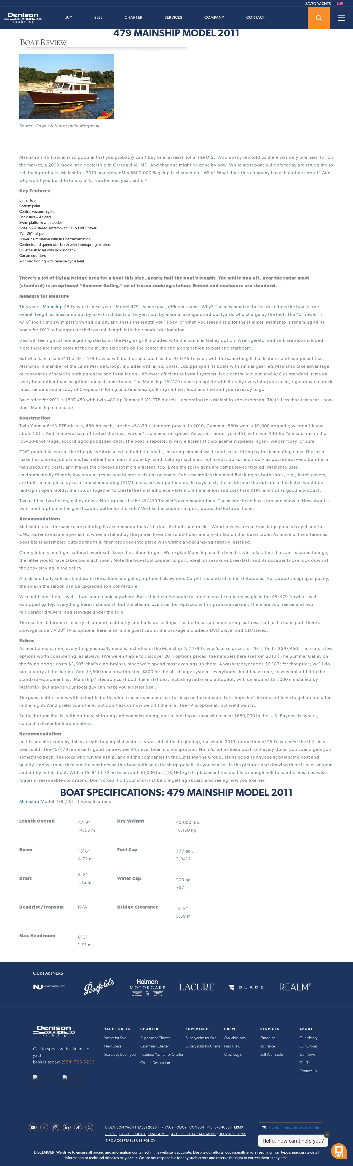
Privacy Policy (173, 1127)
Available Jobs (234, 1038)
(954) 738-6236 (78, 1062)
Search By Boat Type (120, 1054)
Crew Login (233, 1054)
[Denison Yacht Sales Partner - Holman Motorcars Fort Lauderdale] (152, 986)
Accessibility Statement (193, 1134)
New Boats (112, 1046)
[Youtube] (33, 1127)
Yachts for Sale (115, 1038)
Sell (98, 17)
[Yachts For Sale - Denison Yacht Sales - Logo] (21, 18)
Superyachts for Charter (203, 1046)
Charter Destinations (155, 1062)
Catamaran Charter (154, 1046)
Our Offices (308, 1046)
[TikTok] (78, 1127)
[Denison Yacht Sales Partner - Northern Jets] (53, 987)
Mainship (53, 306)
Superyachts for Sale (201, 1038)
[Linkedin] (67, 1127)
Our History (308, 1038)
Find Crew (232, 1046)
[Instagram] (55, 1127)
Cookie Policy (132, 1134)
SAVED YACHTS (318, 3)
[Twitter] (89, 1127)
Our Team (306, 1062)
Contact (255, 17)
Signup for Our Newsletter (294, 1128)
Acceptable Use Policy (135, 1141)
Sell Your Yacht (271, 1054)
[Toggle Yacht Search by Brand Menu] (319, 18)
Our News (307, 1054)
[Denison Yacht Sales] (54, 1031)
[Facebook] (44, 1127)
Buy (68, 17)
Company (214, 17)
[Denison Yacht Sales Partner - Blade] (250, 987)
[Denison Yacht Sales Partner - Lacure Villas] (201, 987)
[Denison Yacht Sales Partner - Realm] (299, 987)
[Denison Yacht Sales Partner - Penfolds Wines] (102, 987)
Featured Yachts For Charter (161, 1054)
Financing (268, 1038)
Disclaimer (158, 1134)
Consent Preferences (209, 1127)
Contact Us (308, 1071)
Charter (134, 17)
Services (173, 17)
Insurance (267, 1046)
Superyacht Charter (155, 1038)
